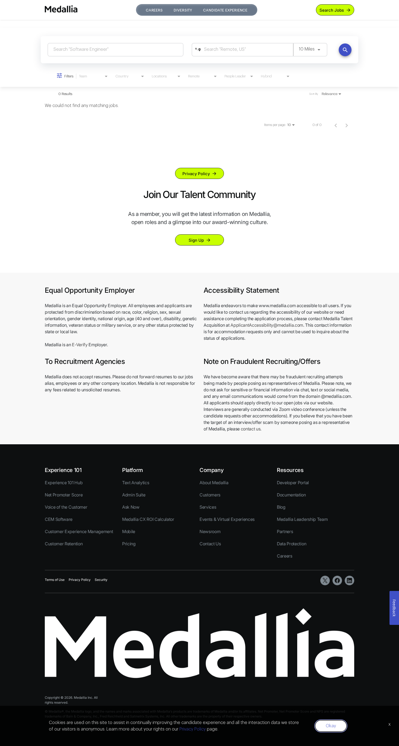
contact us (251, 429)
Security (101, 580)
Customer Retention (64, 543)
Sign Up (196, 240)
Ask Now (131, 507)
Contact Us (210, 543)
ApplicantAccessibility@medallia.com (266, 325)
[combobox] (115, 49)
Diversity (183, 10)
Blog (281, 507)
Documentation (291, 495)
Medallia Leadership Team (302, 519)
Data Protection (291, 543)
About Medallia (214, 482)
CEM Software (58, 519)
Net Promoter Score (64, 495)
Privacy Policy (196, 173)
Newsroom (209, 531)
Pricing (129, 543)
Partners (285, 531)
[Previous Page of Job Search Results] (335, 124)
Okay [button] (331, 726)
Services (207, 507)
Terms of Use (55, 580)
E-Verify (79, 344)
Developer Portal (293, 482)
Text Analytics (135, 482)
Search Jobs (331, 10)
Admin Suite (133, 495)
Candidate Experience (225, 10)
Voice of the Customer (66, 507)
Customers (209, 495)
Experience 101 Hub (64, 482)
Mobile (128, 531)
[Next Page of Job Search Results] (346, 124)
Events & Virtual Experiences (227, 519)
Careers (154, 10)
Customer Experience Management (79, 531)
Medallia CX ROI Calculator (148, 519)
